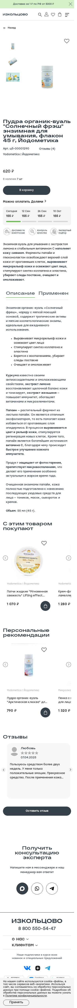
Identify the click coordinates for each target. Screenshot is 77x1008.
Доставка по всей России (18, 231)
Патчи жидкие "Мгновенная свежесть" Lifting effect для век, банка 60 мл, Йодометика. (27, 594)
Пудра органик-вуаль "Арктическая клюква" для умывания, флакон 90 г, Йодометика (27, 700)
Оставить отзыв (37, 811)
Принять (16, 1002)
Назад (12, 28)
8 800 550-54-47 (37, 929)
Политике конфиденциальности (26, 996)
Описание (20, 293)
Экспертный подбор (64, 231)
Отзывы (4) (47, 149)
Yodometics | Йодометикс (21, 154)
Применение (57, 293)
